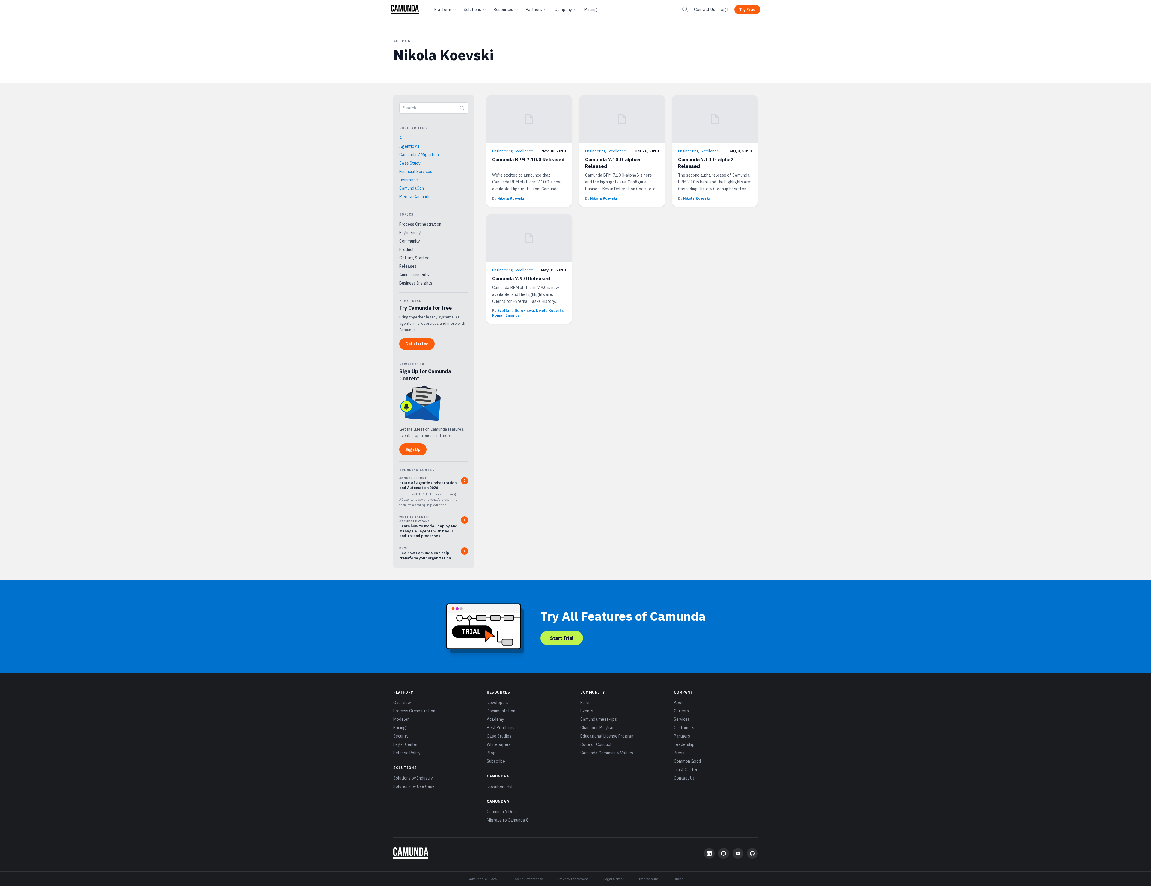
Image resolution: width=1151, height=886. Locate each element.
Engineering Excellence (512, 151)
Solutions (472, 9)
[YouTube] (738, 853)
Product (406, 249)
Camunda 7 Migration (419, 154)
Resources (503, 9)
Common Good (687, 761)
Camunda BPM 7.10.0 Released (528, 160)
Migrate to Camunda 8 (507, 820)
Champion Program (598, 727)
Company (563, 9)
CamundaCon (411, 188)
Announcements (414, 274)
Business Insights (415, 283)
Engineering (410, 232)
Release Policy (407, 753)
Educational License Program (607, 736)
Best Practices (500, 727)
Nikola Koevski (510, 198)
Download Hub (500, 786)
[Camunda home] (405, 9)
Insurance (408, 180)
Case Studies (499, 736)
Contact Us (704, 9)
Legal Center (405, 744)
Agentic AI (409, 146)
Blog (491, 753)
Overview (402, 702)
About (679, 702)
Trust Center (685, 769)
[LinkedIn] (709, 853)
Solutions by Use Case (414, 786)
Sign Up (413, 449)
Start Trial (561, 638)
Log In (725, 9)
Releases (408, 266)
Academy (495, 719)
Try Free (747, 9)
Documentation (501, 711)
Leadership (684, 744)
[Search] (685, 9)
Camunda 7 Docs (502, 811)
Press (679, 753)
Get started (417, 344)
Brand (678, 878)
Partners (534, 9)
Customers (684, 727)
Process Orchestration (420, 224)
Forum (586, 702)
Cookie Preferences (527, 878)
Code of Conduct (596, 744)
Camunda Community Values (606, 753)
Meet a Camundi (414, 196)
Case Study (410, 163)
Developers (497, 702)
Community (409, 241)
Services (682, 719)
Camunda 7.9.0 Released (521, 279)
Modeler (401, 719)
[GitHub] (752, 853)
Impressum (648, 878)
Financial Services (415, 171)
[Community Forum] (723, 853)
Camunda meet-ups (598, 719)
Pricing (590, 9)
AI (401, 138)
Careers (681, 711)
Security (401, 736)
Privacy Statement (573, 878)
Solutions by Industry (413, 778)
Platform (442, 9)
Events (586, 711)
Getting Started (414, 258)
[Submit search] (462, 108)
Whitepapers (499, 744)
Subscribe (496, 761)
